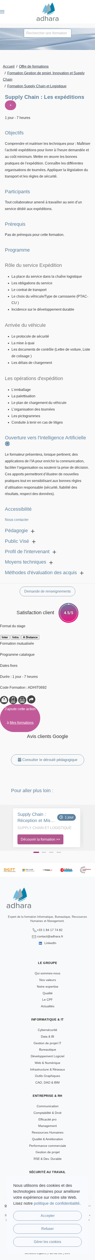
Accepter (48, 1216)
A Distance (30, 637)
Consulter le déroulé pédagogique (49, 760)
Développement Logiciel (47, 1056)
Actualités (47, 1006)
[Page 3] (51, 852)
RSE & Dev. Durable (48, 1159)
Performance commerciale (47, 1145)
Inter (5, 637)
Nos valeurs (47, 980)
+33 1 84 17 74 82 (50, 930)
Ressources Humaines (47, 1132)
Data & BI (47, 1036)
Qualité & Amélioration (47, 1139)
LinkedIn (50, 943)
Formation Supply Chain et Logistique (36, 86)
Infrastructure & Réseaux (47, 1069)
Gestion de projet (48, 1152)
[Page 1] (36, 852)
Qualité (48, 993)
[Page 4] (59, 852)
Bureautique (47, 1049)
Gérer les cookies (47, 1242)
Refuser (47, 1229)
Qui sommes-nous (47, 973)
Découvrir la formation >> (40, 839)
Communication (48, 1106)
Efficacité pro (47, 1119)
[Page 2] (44, 852)
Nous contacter (16, 520)
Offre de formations (34, 66)
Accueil (9, 66)
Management (47, 1126)
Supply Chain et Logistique (44, 828)
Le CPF (47, 999)
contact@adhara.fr (50, 936)
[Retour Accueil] (48, 11)
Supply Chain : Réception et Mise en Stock (35, 818)
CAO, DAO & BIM (47, 1082)
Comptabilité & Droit (47, 1113)
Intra (15, 637)
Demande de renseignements (47, 591)
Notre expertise (47, 986)
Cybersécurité (47, 1030)
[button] (2, 11)
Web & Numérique (47, 1063)
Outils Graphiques (47, 1076)
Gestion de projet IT (47, 1043)
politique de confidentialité (57, 1203)
